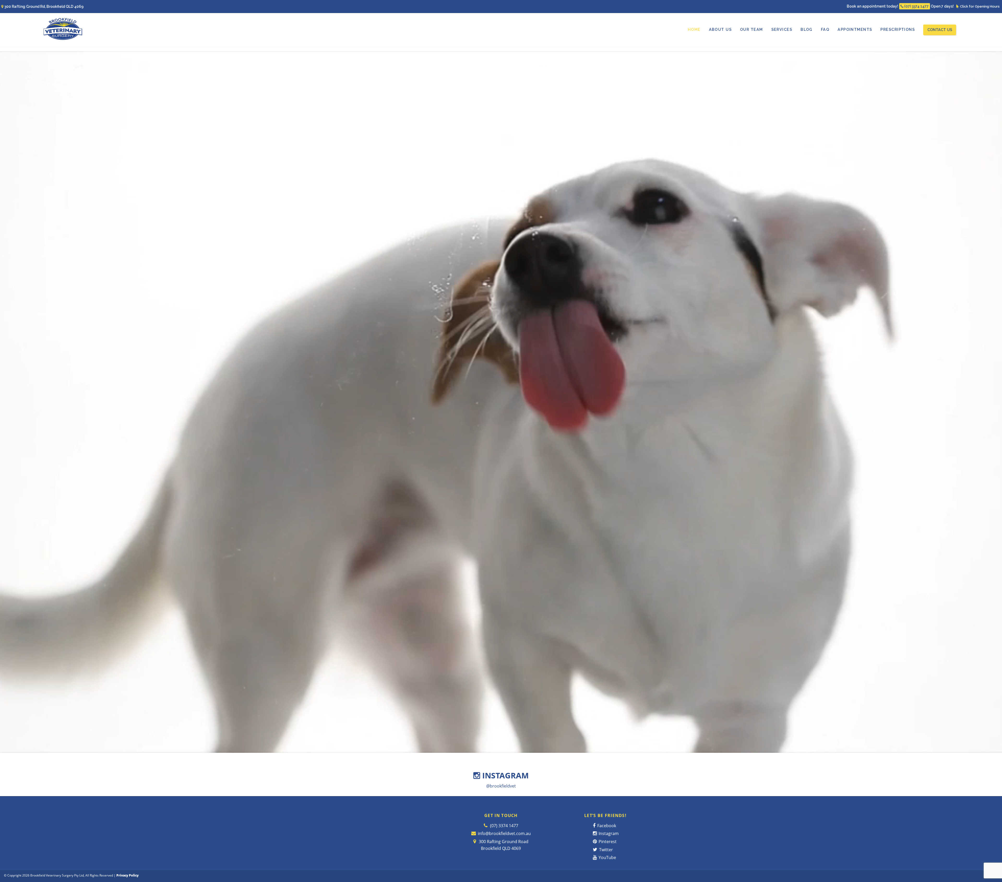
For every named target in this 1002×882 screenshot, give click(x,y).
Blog (807, 29)
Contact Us (939, 29)
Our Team (751, 29)
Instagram (608, 833)
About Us (720, 29)
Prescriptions (897, 29)
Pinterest (607, 841)
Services (781, 29)
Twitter (605, 850)
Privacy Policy (127, 875)
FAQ (825, 29)
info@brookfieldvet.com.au (504, 833)
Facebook (606, 825)
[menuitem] (694, 29)
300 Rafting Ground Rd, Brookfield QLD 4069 (44, 6)
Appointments (855, 29)
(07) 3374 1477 (916, 6)
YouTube (607, 857)
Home (694, 29)
